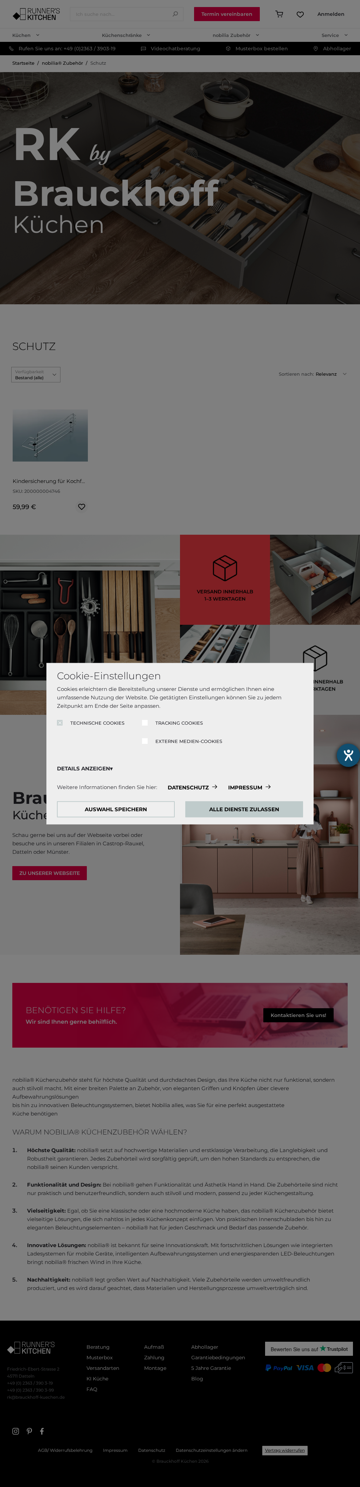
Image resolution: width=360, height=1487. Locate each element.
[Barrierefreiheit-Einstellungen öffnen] (348, 755)
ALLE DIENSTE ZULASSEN (244, 809)
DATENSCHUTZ (188, 787)
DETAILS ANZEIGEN (83, 768)
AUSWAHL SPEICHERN (116, 809)
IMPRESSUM (245, 787)
